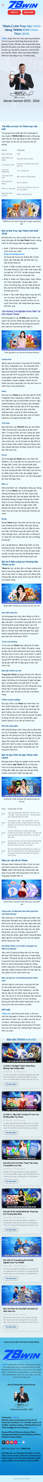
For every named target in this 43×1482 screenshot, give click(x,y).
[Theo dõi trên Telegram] (23, 1442)
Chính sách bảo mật (9, 1458)
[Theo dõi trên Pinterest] (7, 1442)
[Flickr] (15, 1442)
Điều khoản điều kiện (26, 1458)
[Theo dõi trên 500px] (19, 1442)
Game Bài (14, 1342)
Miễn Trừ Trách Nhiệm (17, 1461)
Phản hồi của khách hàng (30, 1456)
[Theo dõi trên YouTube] (11, 1442)
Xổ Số (30, 1342)
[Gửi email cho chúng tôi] (4, 1442)
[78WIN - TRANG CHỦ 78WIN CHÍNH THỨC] (23, 5)
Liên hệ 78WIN (33, 1461)
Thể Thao (23, 1342)
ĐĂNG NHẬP (28, 12)
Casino (6, 1342)
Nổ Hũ (36, 1342)
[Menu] (3, 5)
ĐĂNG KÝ (14, 12)
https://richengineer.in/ (18, 1420)
